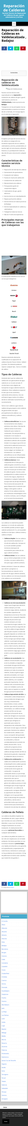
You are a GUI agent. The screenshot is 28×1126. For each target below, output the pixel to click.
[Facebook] (4, 48)
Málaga (4, 1033)
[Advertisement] (14, 61)
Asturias (4, 938)
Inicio (5, 1107)
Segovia (4, 1064)
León (3, 1019)
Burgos (4, 952)
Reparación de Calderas (14, 8)
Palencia (4, 1050)
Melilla (4, 1036)
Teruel (4, 1078)
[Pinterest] (22, 48)
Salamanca (5, 1057)
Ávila (3, 942)
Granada (4, 987)
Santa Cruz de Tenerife (9, 1060)
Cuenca (4, 980)
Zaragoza (5, 1099)
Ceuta (3, 970)
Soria (3, 1071)
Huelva (4, 998)
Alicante (4, 932)
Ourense (4, 1046)
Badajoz (12, 887)
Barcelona (5, 949)
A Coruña (5, 921)
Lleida (3, 1022)
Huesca (4, 1001)
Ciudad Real (5, 973)
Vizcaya (4, 1092)
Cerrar (5, 1121)
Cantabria (5, 963)
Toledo (4, 1081)
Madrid (4, 1029)
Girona (4, 984)
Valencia (4, 1085)
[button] (14, 24)
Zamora (4, 1095)
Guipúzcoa (5, 994)
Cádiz (3, 959)
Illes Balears (5, 1005)
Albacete (4, 928)
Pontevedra (5, 1053)
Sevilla (4, 1067)
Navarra (4, 1043)
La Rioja (4, 1012)
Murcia (4, 1039)
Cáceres (4, 956)
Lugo (3, 1026)
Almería (4, 935)
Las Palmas (5, 1015)
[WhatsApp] (16, 48)
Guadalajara (5, 991)
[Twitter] (10, 48)
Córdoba (4, 977)
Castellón (4, 966)
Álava (3, 924)
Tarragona (5, 1074)
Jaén (3, 1008)
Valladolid (5, 1088)
